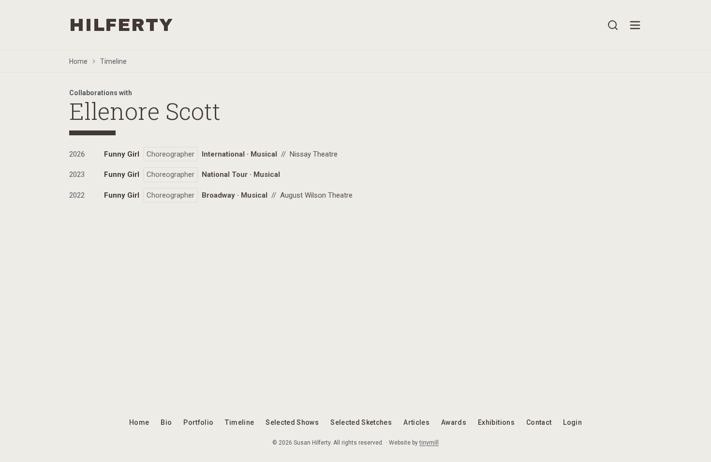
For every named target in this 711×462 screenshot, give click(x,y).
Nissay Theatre (314, 154)
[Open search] (613, 25)
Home (78, 61)
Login (572, 422)
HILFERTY (121, 25)
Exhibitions (496, 422)
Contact (538, 422)
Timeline (113, 61)
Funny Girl (121, 154)
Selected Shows (292, 422)
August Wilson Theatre (316, 195)
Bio (166, 422)
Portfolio (198, 422)
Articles (416, 422)
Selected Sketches (361, 422)
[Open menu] (635, 25)
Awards (453, 422)
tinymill (429, 442)
